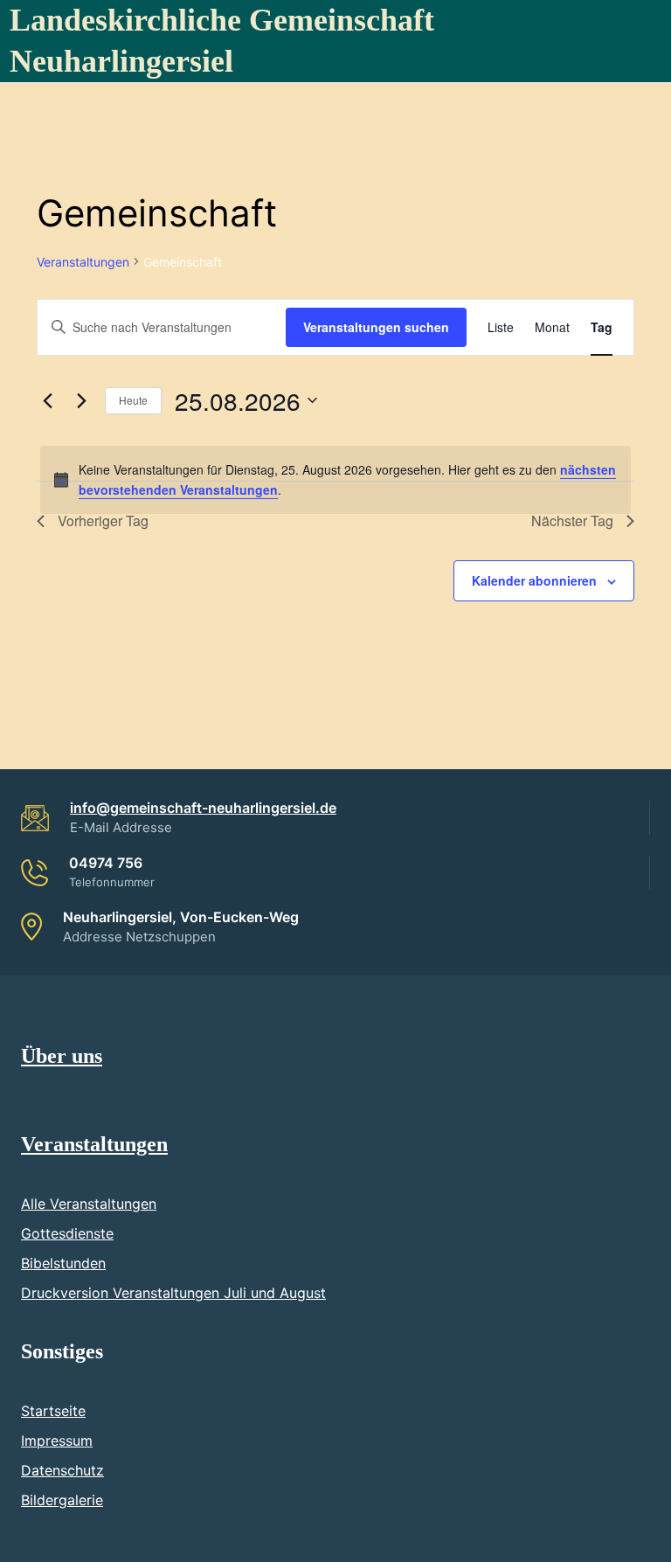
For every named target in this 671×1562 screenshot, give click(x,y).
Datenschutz (62, 1470)
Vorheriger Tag (103, 520)
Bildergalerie (62, 1500)
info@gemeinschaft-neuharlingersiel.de (203, 807)
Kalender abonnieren (534, 580)
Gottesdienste (67, 1233)
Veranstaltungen (83, 261)
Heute (133, 399)
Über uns (61, 1056)
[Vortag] (47, 400)
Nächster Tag (572, 520)
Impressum (57, 1440)
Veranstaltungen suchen (376, 327)
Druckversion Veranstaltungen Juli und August (173, 1293)
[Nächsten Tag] (81, 400)
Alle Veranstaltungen (88, 1203)
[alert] (335, 479)
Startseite (53, 1411)
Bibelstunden (63, 1263)
